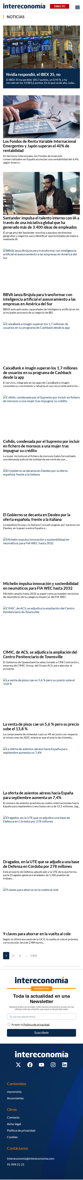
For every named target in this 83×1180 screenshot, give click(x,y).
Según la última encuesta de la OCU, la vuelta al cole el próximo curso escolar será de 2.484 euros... (40, 941)
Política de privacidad (21, 1130)
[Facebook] (30, 1064)
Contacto (13, 1117)
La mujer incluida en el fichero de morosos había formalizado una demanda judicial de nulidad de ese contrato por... (39, 457)
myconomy (14, 1091)
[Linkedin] (64, 1064)
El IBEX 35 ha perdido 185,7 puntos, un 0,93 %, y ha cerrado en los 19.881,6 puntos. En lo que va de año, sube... (40, 81)
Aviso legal (14, 1124)
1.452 (33, 955)
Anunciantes (15, 1098)
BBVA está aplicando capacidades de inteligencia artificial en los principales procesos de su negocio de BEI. (41, 311)
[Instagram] (53, 1064)
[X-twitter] (18, 1064)
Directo (59, 6)
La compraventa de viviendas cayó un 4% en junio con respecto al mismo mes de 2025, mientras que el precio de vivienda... (40, 736)
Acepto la (30, 1024)
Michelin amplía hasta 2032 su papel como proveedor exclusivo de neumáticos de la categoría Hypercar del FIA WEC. (41, 595)
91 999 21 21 (15, 1164)
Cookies (12, 1137)
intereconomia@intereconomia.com (30, 1158)
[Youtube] (41, 1064)
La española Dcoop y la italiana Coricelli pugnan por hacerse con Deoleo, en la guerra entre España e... (41, 526)
